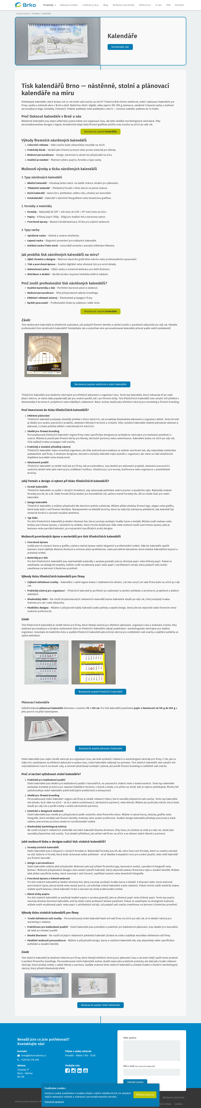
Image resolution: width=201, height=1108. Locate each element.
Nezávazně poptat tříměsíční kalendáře (101, 691)
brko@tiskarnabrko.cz (33, 1055)
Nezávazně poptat (100, 131)
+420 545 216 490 (30, 1059)
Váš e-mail (139, 1066)
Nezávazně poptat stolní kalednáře (100, 1005)
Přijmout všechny (145, 1094)
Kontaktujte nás (120, 47)
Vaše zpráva (129, 1037)
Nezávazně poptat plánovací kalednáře (100, 748)
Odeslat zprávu (135, 1082)
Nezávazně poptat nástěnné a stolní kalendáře (100, 384)
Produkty (36, 13)
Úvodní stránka (22, 13)
